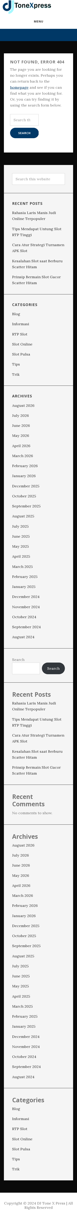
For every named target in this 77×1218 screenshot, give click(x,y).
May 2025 (20, 546)
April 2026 (21, 445)
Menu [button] (38, 21)
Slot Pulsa (21, 354)
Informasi (20, 324)
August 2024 (23, 637)
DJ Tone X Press (26, 7)
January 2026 (24, 475)
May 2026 (20, 435)
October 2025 (24, 496)
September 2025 (26, 506)
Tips (16, 364)
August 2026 (23, 405)
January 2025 (24, 586)
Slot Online (22, 344)
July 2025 (20, 526)
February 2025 (25, 576)
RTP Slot (19, 334)
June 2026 (21, 425)
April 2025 (21, 556)
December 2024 (26, 596)
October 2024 (24, 617)
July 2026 (20, 415)
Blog (16, 314)
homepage (19, 87)
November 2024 (26, 607)
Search (18, 659)
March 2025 (22, 566)
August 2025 (23, 516)
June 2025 (21, 536)
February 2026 (25, 465)
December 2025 (25, 486)
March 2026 (22, 455)
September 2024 (26, 627)
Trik (16, 374)
